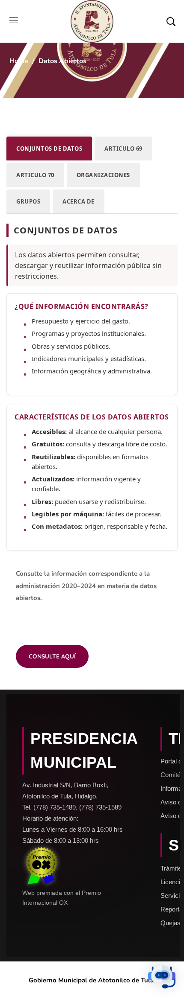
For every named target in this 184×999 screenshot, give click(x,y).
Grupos (28, 201)
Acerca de (78, 201)
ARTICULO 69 (123, 148)
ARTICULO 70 (35, 175)
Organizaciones (103, 175)
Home (18, 61)
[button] (170, 21)
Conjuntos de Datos (49, 148)
